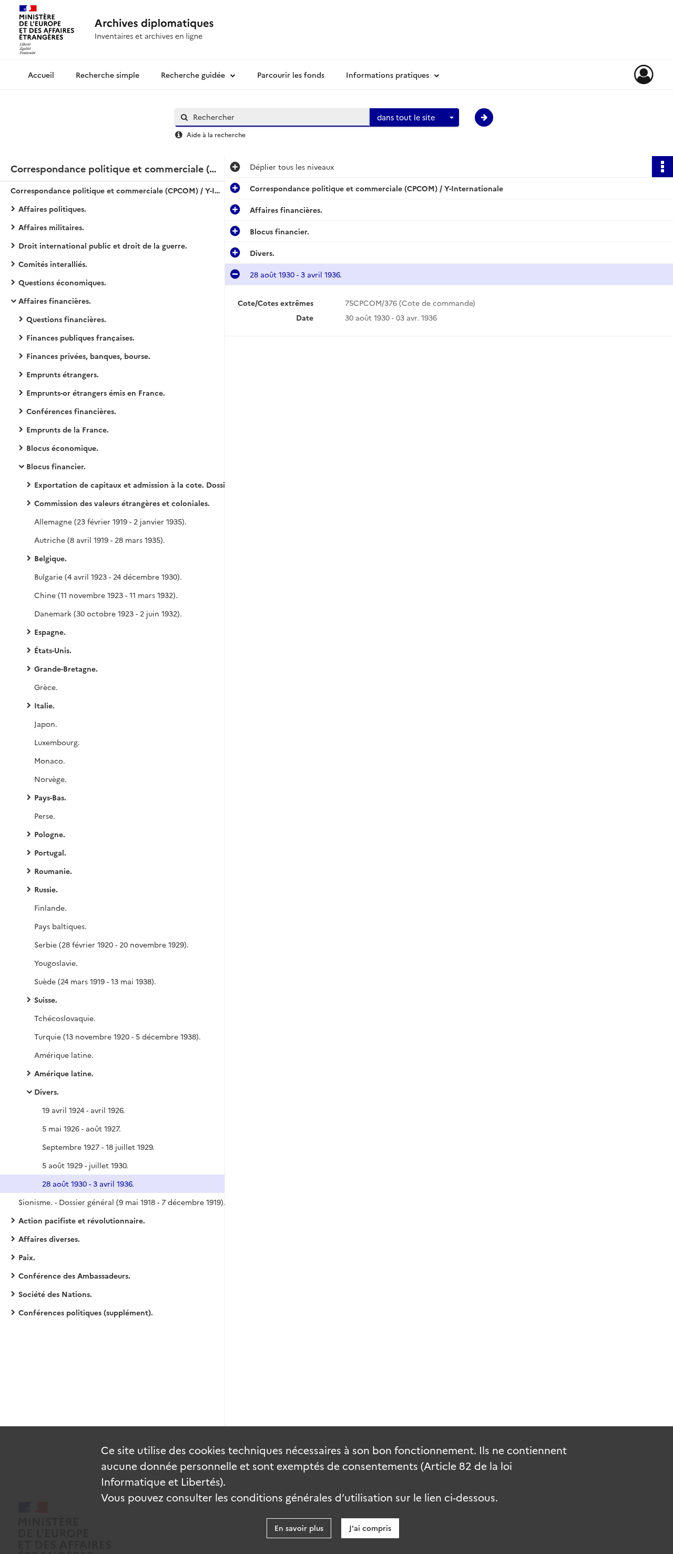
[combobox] (414, 117)
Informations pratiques (387, 74)
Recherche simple (107, 74)
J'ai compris (370, 1527)
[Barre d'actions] (662, 166)
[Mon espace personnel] (644, 74)
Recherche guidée (193, 74)
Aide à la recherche (216, 134)
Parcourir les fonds (290, 74)
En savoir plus (298, 1527)
